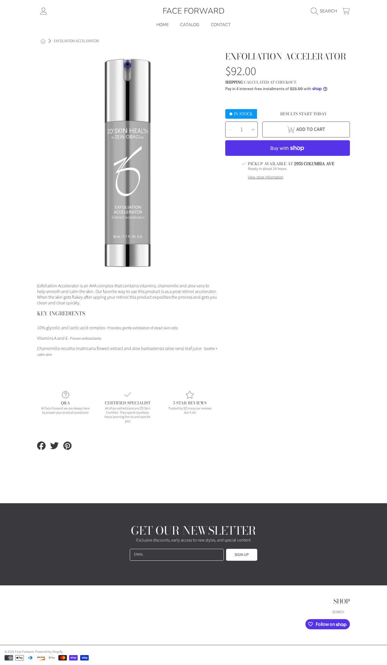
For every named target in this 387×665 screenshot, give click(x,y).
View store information (265, 177)
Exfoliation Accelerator (76, 41)
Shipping (234, 82)
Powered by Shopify (48, 651)
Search (338, 612)
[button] (325, 11)
